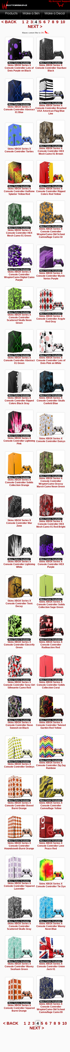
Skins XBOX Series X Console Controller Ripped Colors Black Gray (19, 401)
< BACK (9, 22)
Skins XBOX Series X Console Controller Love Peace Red (50, 846)
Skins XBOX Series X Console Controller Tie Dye (51, 885)
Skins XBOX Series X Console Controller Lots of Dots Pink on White (50, 360)
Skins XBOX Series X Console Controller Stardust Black (50, 68)
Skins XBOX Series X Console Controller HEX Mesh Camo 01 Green (19, 233)
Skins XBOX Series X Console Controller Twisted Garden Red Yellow (51, 725)
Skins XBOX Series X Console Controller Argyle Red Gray (50, 319)
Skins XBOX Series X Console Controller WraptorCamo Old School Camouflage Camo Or (51, 232)
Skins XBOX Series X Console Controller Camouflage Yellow (50, 805)
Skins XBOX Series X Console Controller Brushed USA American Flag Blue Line (50, 109)
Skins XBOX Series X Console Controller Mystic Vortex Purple (50, 276)
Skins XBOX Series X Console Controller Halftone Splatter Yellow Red (19, 191)
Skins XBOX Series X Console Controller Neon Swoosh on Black (19, 725)
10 (63, 22)
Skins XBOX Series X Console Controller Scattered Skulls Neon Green (19, 318)
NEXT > (35, 26)
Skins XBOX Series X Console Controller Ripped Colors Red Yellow (50, 191)
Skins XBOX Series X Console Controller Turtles (19, 150)
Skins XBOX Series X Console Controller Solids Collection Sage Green (51, 604)
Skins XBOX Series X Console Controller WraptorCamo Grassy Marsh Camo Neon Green (51, 482)
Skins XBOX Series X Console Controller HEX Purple (51, 564)
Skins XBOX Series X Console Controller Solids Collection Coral (51, 685)
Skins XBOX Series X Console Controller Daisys (50, 440)
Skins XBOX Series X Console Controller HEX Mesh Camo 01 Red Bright (50, 524)
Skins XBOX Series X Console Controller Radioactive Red (50, 645)
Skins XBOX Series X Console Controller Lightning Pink (19, 441)
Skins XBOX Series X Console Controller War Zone (19, 523)
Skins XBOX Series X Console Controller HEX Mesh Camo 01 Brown (51, 151)
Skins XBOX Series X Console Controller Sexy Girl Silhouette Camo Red (19, 685)
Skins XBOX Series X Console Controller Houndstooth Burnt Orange (19, 846)
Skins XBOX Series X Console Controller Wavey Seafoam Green (19, 966)
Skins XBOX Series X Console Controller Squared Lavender (19, 886)
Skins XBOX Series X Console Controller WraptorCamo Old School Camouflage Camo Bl (51, 1008)
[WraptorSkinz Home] (15, 8)
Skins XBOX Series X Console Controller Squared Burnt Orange (19, 1008)
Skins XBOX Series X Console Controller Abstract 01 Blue (19, 109)
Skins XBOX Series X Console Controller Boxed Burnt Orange (19, 805)
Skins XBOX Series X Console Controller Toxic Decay (19, 603)
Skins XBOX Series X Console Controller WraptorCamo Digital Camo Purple (19, 275)
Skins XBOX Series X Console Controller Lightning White (19, 564)
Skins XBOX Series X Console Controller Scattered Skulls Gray (19, 926)
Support (66, 1)
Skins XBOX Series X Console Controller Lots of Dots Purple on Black (19, 68)
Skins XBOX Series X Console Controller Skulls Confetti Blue (51, 401)
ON (42, 33)
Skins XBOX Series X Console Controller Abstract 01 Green (19, 360)
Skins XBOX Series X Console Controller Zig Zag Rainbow (51, 765)
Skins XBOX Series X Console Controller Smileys (19, 765)
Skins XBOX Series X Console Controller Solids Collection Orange (19, 482)
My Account (55, 1)
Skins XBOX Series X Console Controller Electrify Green (19, 645)
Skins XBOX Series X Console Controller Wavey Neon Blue (50, 926)
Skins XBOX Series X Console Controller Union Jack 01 (51, 966)
